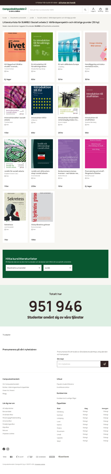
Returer (5, 430)
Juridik (32, 18)
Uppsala (60, 438)
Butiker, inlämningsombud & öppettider (16, 387)
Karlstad (60, 415)
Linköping (60, 418)
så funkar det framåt (67, 2)
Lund (58, 421)
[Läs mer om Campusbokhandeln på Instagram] (8, 449)
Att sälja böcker (8, 408)
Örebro (59, 428)
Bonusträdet (7, 411)
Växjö (59, 441)
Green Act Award (8, 390)
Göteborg (60, 412)
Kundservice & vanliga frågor (66, 398)
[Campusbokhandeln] (14, 9)
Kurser (5, 18)
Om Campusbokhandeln (11, 384)
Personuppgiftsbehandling (12, 418)
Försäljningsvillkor (9, 424)
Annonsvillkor (7, 421)
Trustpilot (6, 335)
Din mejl (82, 362)
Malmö (59, 425)
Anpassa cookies (8, 433)
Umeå (59, 434)
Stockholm (60, 431)
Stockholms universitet (18, 18)
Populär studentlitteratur (65, 384)
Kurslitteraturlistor (63, 387)
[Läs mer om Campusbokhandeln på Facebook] (4, 449)
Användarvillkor (8, 415)
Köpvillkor (6, 427)
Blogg (5, 393)
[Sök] (85, 10)
